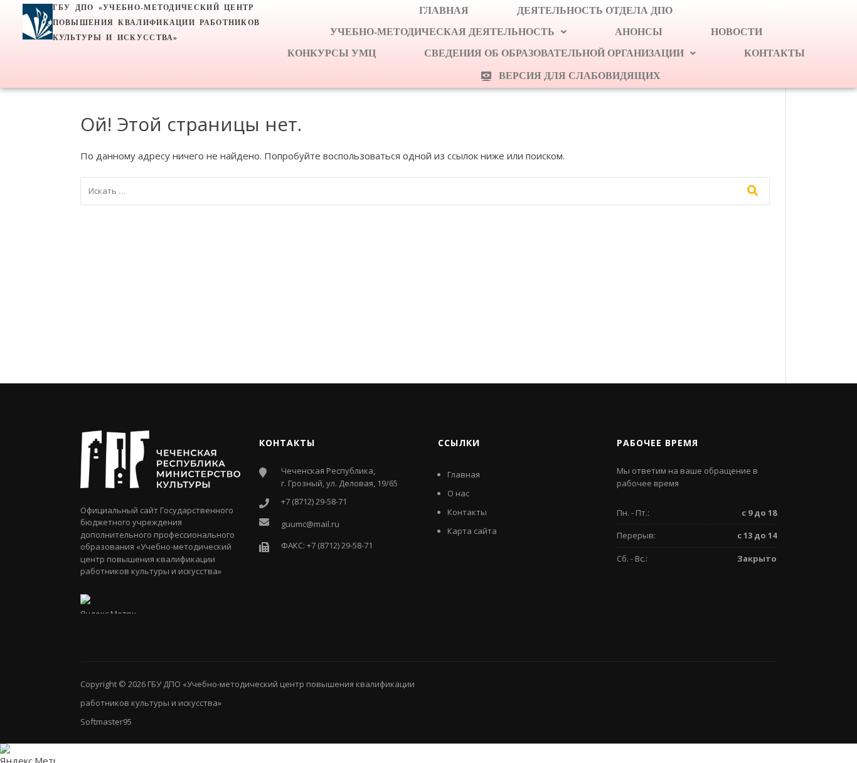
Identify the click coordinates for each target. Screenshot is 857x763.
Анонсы (639, 31)
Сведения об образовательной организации (554, 53)
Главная (444, 10)
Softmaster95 (106, 721)
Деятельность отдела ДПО (595, 10)
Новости (736, 31)
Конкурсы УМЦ (331, 53)
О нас (458, 493)
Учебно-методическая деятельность (442, 31)
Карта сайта (472, 530)
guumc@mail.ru (310, 524)
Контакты (774, 53)
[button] (448, 32)
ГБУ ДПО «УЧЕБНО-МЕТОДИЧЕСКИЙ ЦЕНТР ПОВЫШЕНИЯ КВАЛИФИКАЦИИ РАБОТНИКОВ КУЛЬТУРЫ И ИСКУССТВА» (156, 22)
